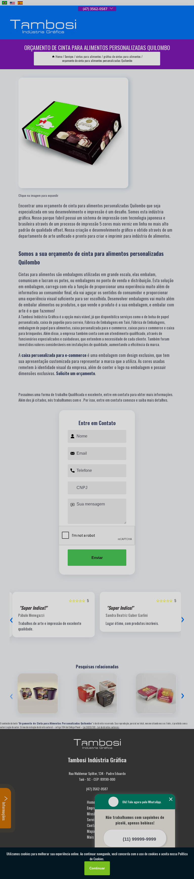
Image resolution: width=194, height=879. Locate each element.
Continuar (97, 868)
